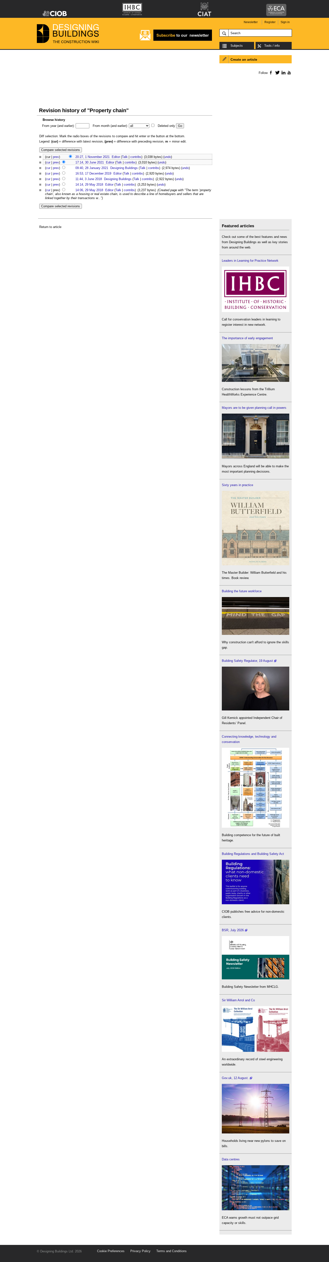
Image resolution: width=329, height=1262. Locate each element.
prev (56, 157)
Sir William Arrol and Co (238, 1000)
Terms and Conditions (171, 1251)
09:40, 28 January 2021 (91, 168)
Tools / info (272, 45)
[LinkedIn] (283, 72)
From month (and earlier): (110, 126)
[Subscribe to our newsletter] (176, 40)
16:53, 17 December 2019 (93, 173)
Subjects (236, 45)
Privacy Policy (140, 1251)
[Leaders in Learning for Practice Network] (255, 311)
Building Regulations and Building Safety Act (253, 854)
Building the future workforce (242, 591)
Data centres (231, 1159)
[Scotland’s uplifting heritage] (255, 1051)
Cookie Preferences (111, 1251)
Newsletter (251, 22)
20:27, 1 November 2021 (92, 157)
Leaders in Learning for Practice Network (250, 260)
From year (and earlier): (58, 126)
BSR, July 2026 (233, 930)
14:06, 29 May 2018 (89, 190)
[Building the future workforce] (255, 634)
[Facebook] (271, 72)
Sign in (285, 22)
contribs (135, 157)
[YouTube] (289, 72)
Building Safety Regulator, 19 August (247, 661)
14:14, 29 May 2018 (89, 184)
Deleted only (166, 126)
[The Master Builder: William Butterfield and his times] (255, 564)
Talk (125, 157)
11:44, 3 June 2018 (88, 179)
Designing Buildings (124, 168)
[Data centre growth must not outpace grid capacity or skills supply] (255, 1209)
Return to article (50, 227)
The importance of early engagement (247, 338)
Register (270, 22)
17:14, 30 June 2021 (89, 162)
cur (48, 162)
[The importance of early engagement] (255, 381)
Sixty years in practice (237, 485)
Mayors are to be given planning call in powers (254, 408)
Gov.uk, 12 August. (235, 1078)
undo (167, 157)
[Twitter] (277, 72)
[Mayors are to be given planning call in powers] (255, 458)
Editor (116, 157)
